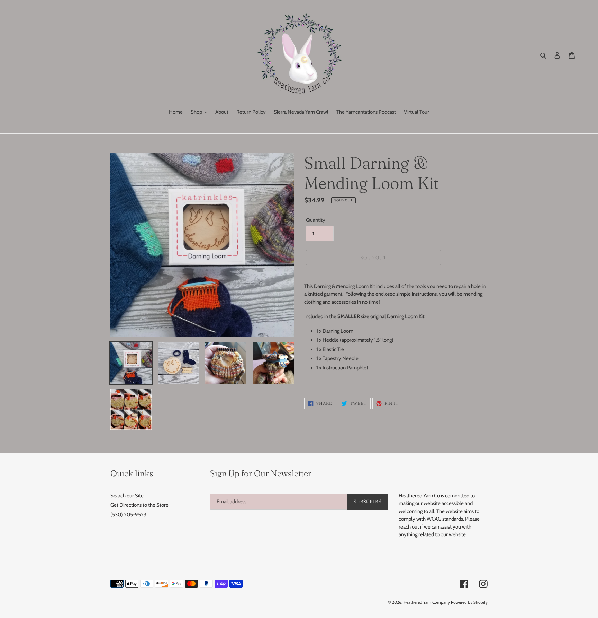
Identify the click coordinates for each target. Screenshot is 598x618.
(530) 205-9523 (128, 515)
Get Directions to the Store (139, 505)
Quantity (315, 220)
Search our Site (127, 496)
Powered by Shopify (469, 602)
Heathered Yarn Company (427, 602)
